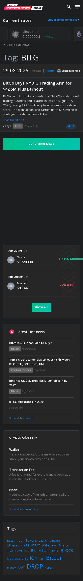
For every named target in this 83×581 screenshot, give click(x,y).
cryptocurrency (17, 558)
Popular (36, 70)
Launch (43, 540)
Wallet (14, 449)
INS (26, 551)
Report (49, 567)
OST (21, 540)
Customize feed (71, 70)
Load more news (41, 143)
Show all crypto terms (22, 509)
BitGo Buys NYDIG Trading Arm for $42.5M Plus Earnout (37, 86)
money (11, 567)
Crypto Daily (31, 126)
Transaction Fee (22, 470)
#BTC (55, 551)
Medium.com (29, 349)
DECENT (12, 540)
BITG (18, 126)
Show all (41, 307)
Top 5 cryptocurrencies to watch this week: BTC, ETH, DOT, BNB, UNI (39, 362)
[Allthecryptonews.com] (23, 7)
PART (21, 567)
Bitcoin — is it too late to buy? (30, 343)
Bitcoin (15, 349)
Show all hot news (20, 418)
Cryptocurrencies (21, 370)
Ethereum (14, 545)
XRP (54, 545)
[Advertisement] (41, 197)
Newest (50, 70)
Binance (55, 540)
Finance (63, 545)
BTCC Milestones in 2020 (26, 402)
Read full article (13, 120)
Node (13, 490)
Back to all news (17, 45)
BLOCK (67, 550)
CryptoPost (40, 370)
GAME (19, 551)
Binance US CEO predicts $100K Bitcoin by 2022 (38, 383)
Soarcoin (22, 283)
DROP (35, 566)
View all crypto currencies (63, 19)
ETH (41, 559)
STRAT (35, 545)
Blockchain (40, 550)
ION (34, 558)
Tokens (31, 540)
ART (26, 545)
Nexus (21, 257)
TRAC (10, 551)
